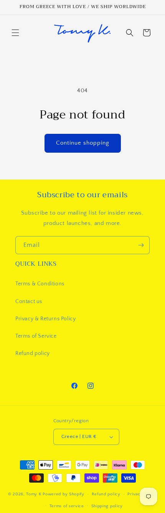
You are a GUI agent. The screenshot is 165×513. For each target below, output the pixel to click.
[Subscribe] (140, 245)
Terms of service (67, 506)
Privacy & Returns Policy (45, 319)
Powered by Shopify (63, 494)
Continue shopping (82, 143)
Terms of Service (36, 336)
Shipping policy (107, 506)
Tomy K (33, 494)
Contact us (28, 301)
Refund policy (32, 353)
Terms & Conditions (39, 284)
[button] (15, 32)
